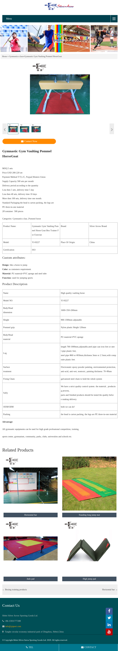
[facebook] (109, 611)
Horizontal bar (110, 589)
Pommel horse (34, 219)
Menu (9, 18)
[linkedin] (109, 625)
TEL (31, 647)
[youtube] (109, 631)
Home (4, 56)
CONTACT (90, 647)
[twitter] (109, 618)
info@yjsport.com (13, 626)
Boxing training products (14, 589)
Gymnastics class (16, 56)
